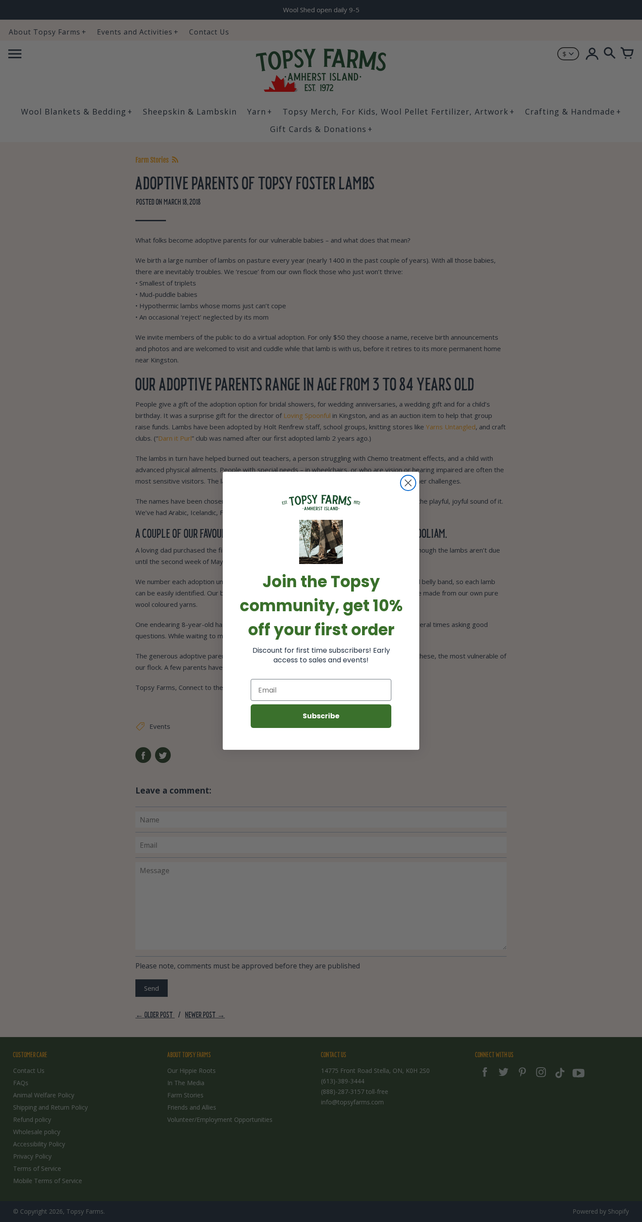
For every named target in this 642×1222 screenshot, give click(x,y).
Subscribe (321, 716)
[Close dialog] (408, 483)
